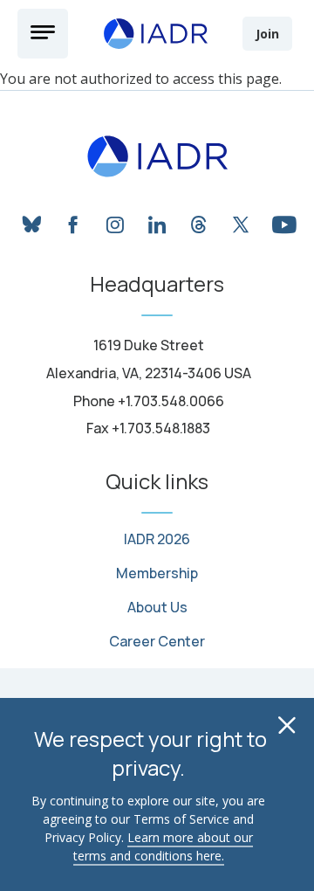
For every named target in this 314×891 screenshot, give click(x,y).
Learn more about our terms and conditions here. (163, 846)
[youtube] (282, 221)
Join (267, 33)
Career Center (157, 641)
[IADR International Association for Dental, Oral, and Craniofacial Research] (157, 156)
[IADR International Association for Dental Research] (155, 33)
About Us (157, 607)
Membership (157, 573)
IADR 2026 (157, 539)
